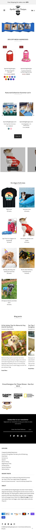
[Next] (33, 115)
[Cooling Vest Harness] (10, 109)
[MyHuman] (9, 197)
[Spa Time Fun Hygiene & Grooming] (9, 227)
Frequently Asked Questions (9, 452)
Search (4, 459)
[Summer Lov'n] (27, 197)
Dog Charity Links (6, 463)
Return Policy (5, 461)
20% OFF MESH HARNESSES (18, 39)
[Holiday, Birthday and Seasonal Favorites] (9, 258)
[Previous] (2, 115)
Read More (4, 370)
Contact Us (5, 458)
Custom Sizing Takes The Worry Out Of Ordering (14, 454)
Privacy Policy (5, 465)
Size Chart (4, 456)
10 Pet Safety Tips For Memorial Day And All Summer (16, 477)
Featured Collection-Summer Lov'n (18, 93)
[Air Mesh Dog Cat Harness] (10, 56)
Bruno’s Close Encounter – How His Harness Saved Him (17, 481)
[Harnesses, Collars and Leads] (27, 227)
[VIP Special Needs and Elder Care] (9, 289)
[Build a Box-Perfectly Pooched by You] (27, 258)
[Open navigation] (4, 11)
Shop (12, 168)
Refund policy (5, 469)
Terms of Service (6, 467)
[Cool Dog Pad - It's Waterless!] (26, 109)
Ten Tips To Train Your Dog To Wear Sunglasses (14, 479)
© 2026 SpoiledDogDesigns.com (9, 527)
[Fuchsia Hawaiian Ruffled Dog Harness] (26, 56)
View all (18, 136)
